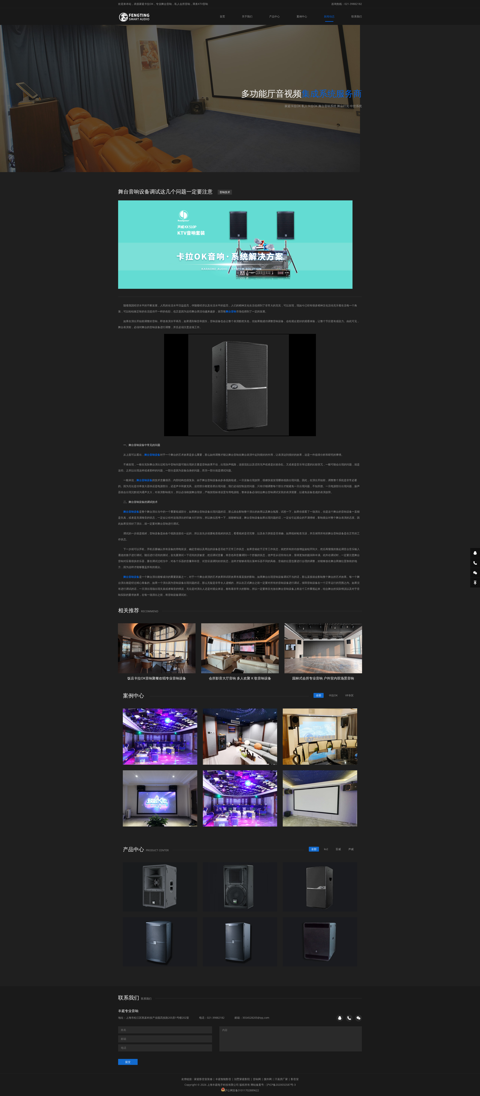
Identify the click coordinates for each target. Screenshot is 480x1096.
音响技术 (225, 192)
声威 (351, 849)
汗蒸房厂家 (281, 1079)
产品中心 (274, 16)
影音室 (295, 1079)
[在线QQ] (475, 553)
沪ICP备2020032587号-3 (281, 1084)
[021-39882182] (475, 563)
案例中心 (302, 16)
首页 (222, 16)
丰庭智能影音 (223, 1079)
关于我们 (247, 16)
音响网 (257, 1079)
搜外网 (268, 1079)
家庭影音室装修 (203, 1079)
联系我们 (356, 16)
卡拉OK (333, 695)
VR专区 (349, 695)
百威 (338, 849)
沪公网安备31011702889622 (242, 1090)
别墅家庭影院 (242, 1079)
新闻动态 (329, 16)
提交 (127, 1062)
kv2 (326, 849)
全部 (318, 695)
